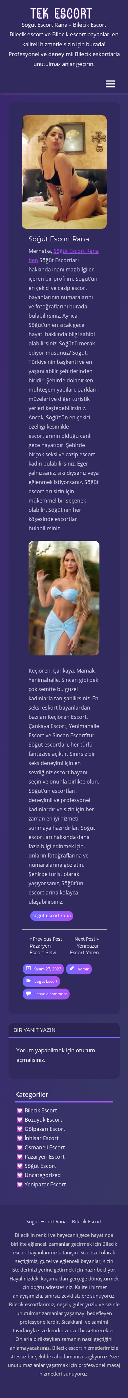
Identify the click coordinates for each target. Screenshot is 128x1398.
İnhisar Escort (42, 1138)
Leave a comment (50, 993)
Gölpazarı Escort (45, 1129)
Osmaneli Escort (45, 1147)
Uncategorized (43, 1175)
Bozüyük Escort (43, 1119)
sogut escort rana (51, 915)
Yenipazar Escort (45, 1184)
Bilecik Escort (41, 1110)
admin (83, 969)
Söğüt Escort (45, 981)
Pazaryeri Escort (45, 1156)
